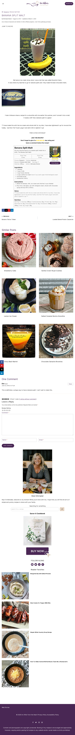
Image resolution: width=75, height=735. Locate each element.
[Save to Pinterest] (9, 210)
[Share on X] (6, 210)
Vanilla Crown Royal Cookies (51, 271)
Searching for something (37, 506)
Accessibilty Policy (53, 715)
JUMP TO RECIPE (7, 26)
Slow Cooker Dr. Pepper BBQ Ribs (40, 603)
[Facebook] (33, 722)
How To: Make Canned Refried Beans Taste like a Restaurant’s (49, 661)
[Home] (2, 12)
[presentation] (19, 250)
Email (41, 440)
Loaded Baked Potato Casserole (63, 218)
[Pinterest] (42, 722)
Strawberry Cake (10, 271)
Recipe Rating (6, 408)
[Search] (62, 509)
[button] (52, 158)
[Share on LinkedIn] (12, 210)
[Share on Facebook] (3, 210)
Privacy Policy (42, 715)
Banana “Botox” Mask (9, 218)
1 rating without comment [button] (27, 399)
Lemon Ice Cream (10, 316)
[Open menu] (3, 3)
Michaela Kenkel (7, 18)
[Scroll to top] (67, 730)
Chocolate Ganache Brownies (51, 361)
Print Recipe (54, 163)
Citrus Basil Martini (11, 361)
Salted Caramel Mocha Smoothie (53, 316)
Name (4, 440)
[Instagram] (39, 722)
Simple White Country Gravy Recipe (41, 632)
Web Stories (5, 707)
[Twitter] (36, 722)
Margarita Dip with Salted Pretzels (40, 573)
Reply (70, 384)
